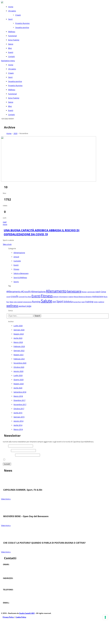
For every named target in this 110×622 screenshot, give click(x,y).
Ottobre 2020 (19, 367)
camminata (91, 292)
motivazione (97, 296)
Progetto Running (22, 23)
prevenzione (27, 302)
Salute (46, 301)
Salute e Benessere (21, 273)
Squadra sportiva (22, 27)
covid (8, 297)
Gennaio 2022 (19, 350)
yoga (28, 305)
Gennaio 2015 (19, 417)
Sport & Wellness (20, 277)
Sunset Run (77, 302)
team (83, 302)
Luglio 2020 (18, 375)
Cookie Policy (21, 617)
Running (36, 301)
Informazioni (63, 297)
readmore (5, 223)
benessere (74, 291)
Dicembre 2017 (19, 400)
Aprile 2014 (18, 425)
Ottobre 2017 (19, 408)
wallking (101, 302)
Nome (5, 446)
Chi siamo (12, 11)
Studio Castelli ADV (27, 613)
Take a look (7, 244)
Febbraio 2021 (19, 359)
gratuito (56, 297)
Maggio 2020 (19, 384)
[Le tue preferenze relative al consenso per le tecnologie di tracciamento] (105, 617)
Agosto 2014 (18, 421)
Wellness (11, 31)
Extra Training (13, 40)
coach (97, 291)
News (11, 302)
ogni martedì (18, 302)
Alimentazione (19, 252)
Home (10, 6)
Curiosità (17, 261)
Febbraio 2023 (19, 346)
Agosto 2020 (18, 371)
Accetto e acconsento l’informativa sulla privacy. (25, 460)
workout (22, 306)
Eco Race (28, 297)
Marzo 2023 (18, 342)
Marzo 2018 (18, 396)
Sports (16, 281)
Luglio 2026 (18, 325)
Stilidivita (68, 301)
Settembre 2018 (20, 392)
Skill (54, 301)
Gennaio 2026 (19, 330)
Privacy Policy (8, 617)
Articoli (16, 257)
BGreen (84, 292)
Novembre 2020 (20, 363)
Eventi (10, 52)
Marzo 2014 (18, 429)
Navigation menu (8, 60)
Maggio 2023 (19, 334)
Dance (10, 44)
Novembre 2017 (20, 404)
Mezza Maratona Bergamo (83, 297)
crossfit (14, 296)
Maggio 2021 (19, 354)
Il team (18, 15)
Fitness (16, 269)
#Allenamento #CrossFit (18, 291)
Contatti (11, 56)
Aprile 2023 (18, 338)
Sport (10, 19)
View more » (6, 499)
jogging (70, 297)
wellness (12, 306)
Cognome (7, 450)
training (89, 301)
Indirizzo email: (9, 455)
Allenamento (56, 291)
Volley (96, 302)
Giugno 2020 (18, 379)
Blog (10, 48)
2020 (15, 133)
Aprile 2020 (18, 388)
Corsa (103, 291)
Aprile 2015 (18, 413)
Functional (12, 36)
